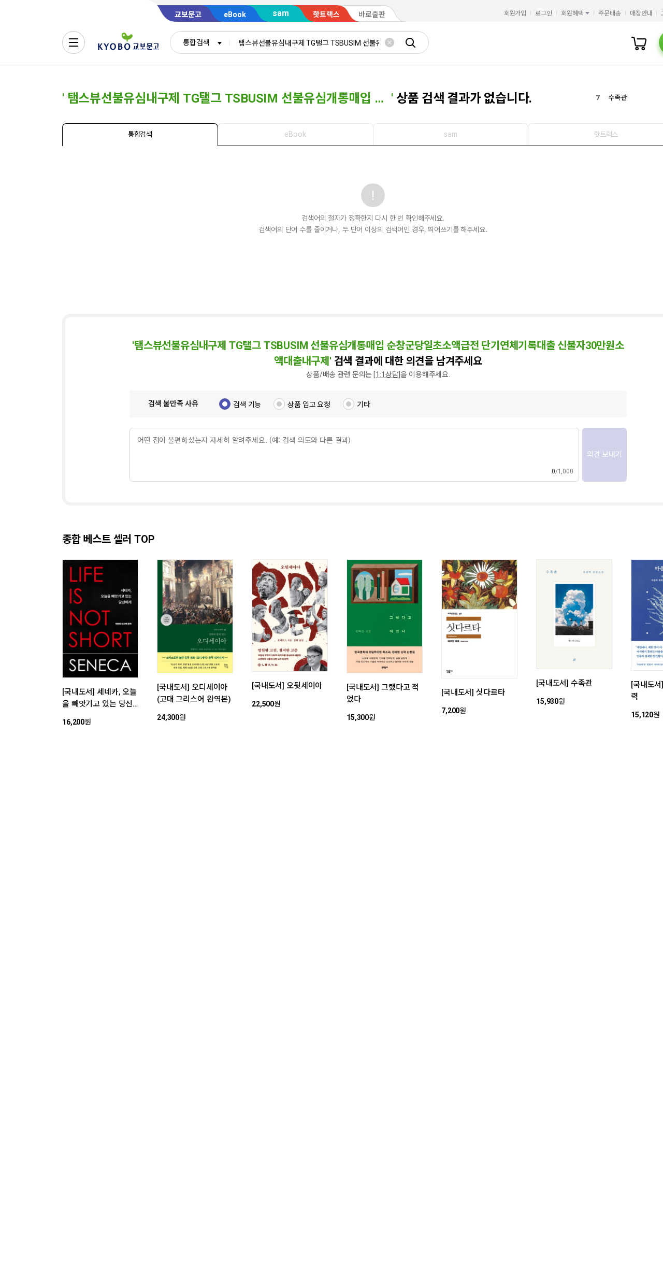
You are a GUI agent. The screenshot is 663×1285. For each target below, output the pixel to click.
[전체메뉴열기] (73, 42)
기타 (363, 404)
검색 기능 (247, 404)
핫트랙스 (326, 14)
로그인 (543, 13)
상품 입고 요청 (308, 404)
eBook (235, 14)
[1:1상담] (386, 374)
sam (280, 13)
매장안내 (641, 13)
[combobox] (200, 42)
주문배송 (609, 13)
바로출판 (371, 14)
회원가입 (515, 13)
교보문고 (188, 14)
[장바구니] (639, 42)
